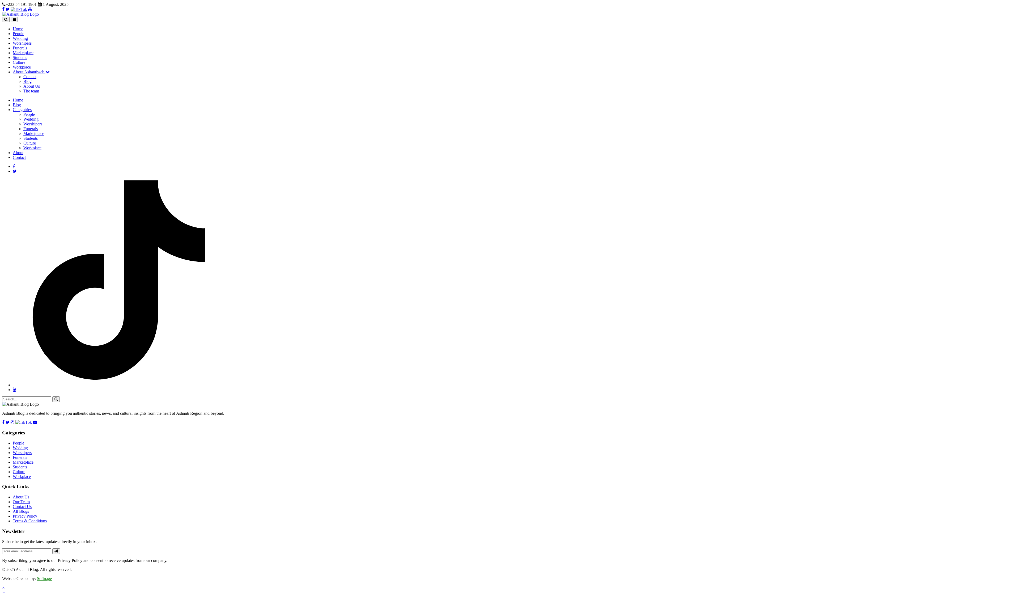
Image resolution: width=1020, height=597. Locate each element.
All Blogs (21, 511)
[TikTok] (19, 9)
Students (20, 57)
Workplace (22, 67)
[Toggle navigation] (14, 19)
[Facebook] (3, 9)
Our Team (21, 501)
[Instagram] (12, 422)
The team (31, 91)
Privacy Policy (25, 516)
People (18, 33)
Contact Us (22, 506)
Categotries (22, 109)
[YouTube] (30, 9)
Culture (19, 62)
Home (18, 29)
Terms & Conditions (30, 521)
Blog (27, 81)
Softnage (44, 578)
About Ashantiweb (29, 72)
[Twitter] (8, 9)
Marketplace (23, 52)
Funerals (20, 48)
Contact (29, 76)
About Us (31, 86)
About (18, 152)
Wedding (20, 38)
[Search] (6, 19)
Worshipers (22, 43)
